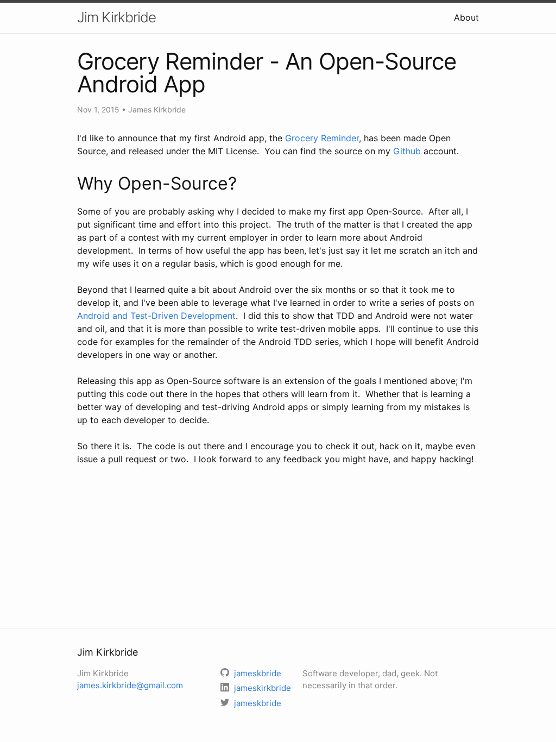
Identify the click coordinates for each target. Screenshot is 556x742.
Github (407, 151)
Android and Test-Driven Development (156, 315)
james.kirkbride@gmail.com (130, 685)
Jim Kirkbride (116, 17)
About (466, 17)
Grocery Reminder (322, 138)
